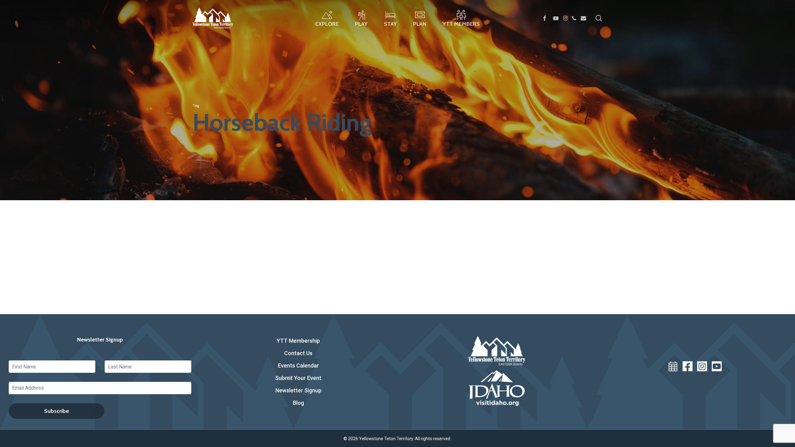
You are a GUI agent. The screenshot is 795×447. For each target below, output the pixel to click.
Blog (298, 403)
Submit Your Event (298, 378)
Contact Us (298, 353)
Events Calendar (298, 365)
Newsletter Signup (298, 390)
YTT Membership (298, 340)
